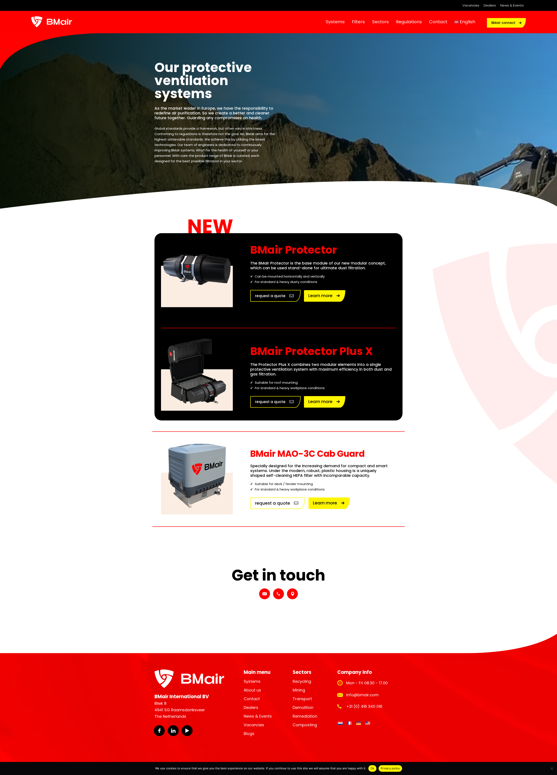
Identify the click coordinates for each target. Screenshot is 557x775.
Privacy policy (390, 768)
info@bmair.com (362, 695)
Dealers (490, 5)
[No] (551, 768)
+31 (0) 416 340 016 (364, 706)
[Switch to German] (358, 723)
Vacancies (470, 5)
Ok (372, 768)
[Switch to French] (349, 723)
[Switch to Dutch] (340, 723)
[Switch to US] (367, 723)
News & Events (512, 5)
